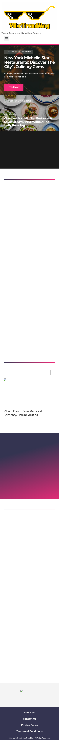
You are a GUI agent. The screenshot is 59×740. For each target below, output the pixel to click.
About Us (29, 712)
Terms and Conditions (29, 731)
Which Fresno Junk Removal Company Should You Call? (23, 413)
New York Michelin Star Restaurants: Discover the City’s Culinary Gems (29, 62)
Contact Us (29, 718)
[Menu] (6, 38)
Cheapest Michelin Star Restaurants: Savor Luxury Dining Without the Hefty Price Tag (28, 122)
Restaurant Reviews (19, 101)
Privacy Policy (29, 725)
